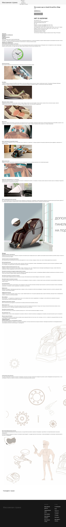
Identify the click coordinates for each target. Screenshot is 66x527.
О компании (57, 506)
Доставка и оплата (24, 4)
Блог (56, 508)
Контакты (23, 3)
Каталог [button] (22, 0)
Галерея (57, 513)
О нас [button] (23, 1)
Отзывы (56, 515)
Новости (57, 510)
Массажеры (47, 514)
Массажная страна (9, 2)
